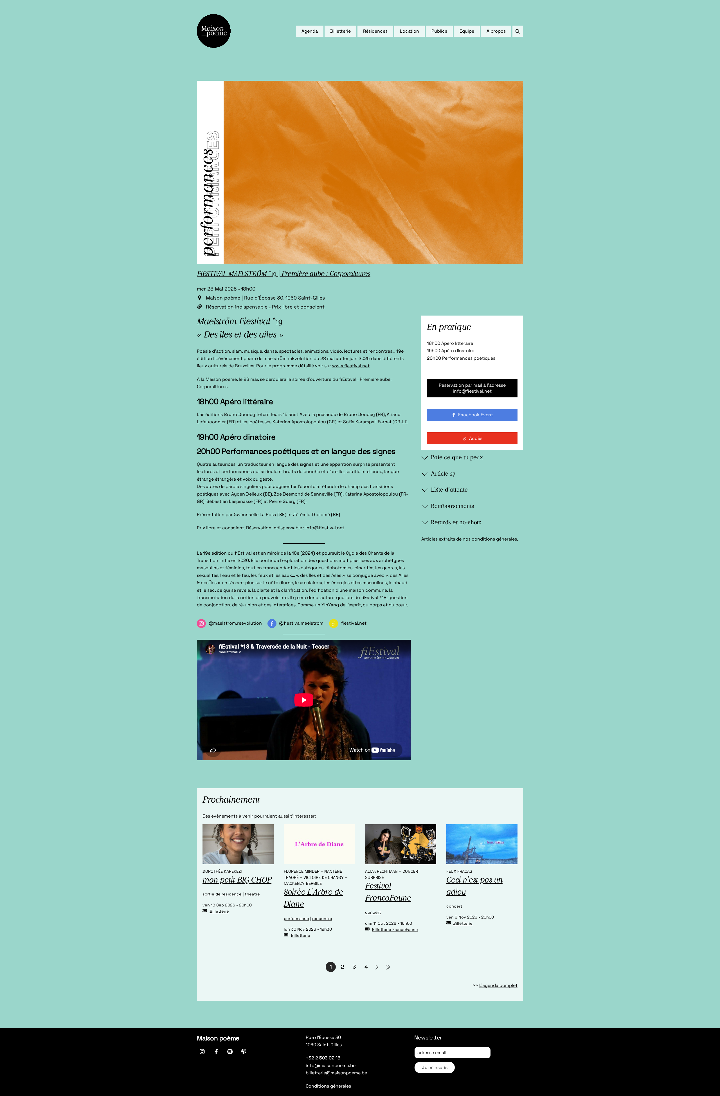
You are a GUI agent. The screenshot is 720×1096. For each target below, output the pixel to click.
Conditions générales (328, 1086)
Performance (296, 918)
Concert (373, 912)
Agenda (310, 31)
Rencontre (322, 918)
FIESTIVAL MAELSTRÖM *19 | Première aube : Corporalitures (283, 274)
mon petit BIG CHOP (236, 880)
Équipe (467, 31)
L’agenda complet (498, 985)
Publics (439, 31)
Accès (475, 438)
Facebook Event (475, 415)
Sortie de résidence (222, 894)
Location (409, 31)
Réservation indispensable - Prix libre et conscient (265, 307)
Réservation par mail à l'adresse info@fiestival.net (472, 388)
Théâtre (252, 894)
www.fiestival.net (351, 366)
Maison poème (218, 1038)
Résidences (375, 31)
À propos (496, 31)
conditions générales (494, 539)
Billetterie (340, 31)
